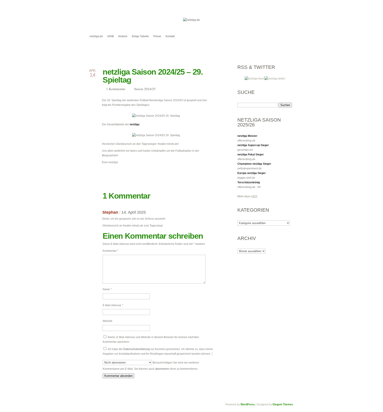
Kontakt (170, 36)
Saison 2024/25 (145, 89)
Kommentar (110, 250)
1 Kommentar (115, 89)
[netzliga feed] (254, 78)
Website (107, 321)
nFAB (110, 36)
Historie (122, 36)
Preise (157, 36)
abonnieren (162, 368)
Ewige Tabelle (140, 36)
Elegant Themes (283, 404)
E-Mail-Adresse (113, 305)
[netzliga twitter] (274, 78)
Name (107, 289)
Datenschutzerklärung (136, 349)
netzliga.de (96, 36)
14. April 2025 (133, 212)
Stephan (110, 212)
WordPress (247, 404)
